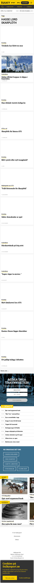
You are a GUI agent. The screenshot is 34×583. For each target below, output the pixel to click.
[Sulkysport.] (4, 3)
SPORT (13, 3)
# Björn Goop (22, 468)
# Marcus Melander (11, 454)
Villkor (17, 539)
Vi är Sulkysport (17, 533)
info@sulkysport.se (19, 558)
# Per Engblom (9, 468)
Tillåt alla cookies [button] (9, 578)
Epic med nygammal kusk (21, 11)
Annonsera (17, 536)
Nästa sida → (5, 371)
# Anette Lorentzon (11, 464)
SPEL (18, 3)
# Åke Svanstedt (10, 459)
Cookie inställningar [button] (24, 578)
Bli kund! (25, 2)
